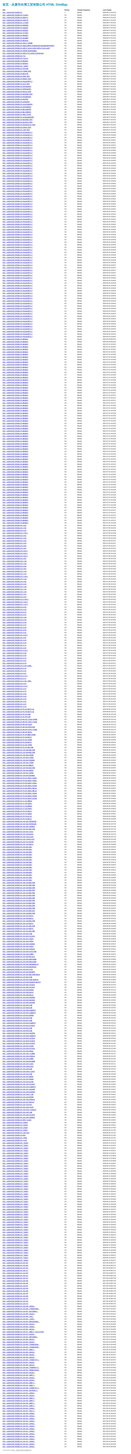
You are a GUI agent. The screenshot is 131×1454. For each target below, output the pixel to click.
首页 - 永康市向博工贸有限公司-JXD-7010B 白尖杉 (18, 839)
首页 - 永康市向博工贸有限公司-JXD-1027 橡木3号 (18, 1102)
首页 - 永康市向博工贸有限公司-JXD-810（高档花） (19, 1434)
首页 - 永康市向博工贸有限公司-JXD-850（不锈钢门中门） (21, 1360)
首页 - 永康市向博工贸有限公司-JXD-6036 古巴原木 (19, 1043)
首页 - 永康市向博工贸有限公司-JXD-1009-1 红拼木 (19, 1071)
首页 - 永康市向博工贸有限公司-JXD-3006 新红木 (18, 995)
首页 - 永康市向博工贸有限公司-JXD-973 (15, 1303)
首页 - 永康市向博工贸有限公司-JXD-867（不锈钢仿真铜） (21, 1347)
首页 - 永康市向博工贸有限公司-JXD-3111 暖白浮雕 (19, 890)
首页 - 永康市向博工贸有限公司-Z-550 (14, 543)
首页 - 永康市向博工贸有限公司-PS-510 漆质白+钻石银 (20, 798)
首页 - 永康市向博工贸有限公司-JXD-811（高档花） (19, 1446)
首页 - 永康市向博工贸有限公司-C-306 (14, 617)
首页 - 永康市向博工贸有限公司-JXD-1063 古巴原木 (19, 1115)
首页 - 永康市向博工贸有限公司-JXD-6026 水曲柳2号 (19, 1036)
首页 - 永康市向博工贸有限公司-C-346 (14, 592)
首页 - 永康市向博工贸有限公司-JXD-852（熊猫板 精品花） (21, 1370)
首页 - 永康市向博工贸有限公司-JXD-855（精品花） (19, 1377)
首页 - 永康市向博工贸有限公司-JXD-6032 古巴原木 (19, 1038)
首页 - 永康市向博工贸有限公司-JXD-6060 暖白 (17, 857)
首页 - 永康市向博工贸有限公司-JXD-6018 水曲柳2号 (19, 1023)
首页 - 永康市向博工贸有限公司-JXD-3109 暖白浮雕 (19, 888)
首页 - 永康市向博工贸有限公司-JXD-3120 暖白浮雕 (19, 908)
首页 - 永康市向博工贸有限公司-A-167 (14, 673)
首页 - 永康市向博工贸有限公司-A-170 (14, 691)
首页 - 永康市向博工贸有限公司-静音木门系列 (17, 91)
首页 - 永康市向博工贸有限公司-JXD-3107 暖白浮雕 (19, 885)
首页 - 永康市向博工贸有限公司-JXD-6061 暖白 (17, 859)
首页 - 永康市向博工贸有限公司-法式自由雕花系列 (18, 117)
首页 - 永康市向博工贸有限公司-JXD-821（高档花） (19, 1418)
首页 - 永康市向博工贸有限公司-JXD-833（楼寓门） (19, 1400)
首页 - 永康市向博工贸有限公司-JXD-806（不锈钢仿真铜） (21, 1309)
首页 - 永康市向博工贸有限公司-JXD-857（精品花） (19, 1362)
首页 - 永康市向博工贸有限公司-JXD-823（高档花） (19, 1421)
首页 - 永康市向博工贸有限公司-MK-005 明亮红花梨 (19, 727)
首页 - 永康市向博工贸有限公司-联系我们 (15, 30)
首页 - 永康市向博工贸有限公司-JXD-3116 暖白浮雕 (19, 900)
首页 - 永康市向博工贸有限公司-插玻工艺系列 (17, 114)
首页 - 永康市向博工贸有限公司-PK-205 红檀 (16, 717)
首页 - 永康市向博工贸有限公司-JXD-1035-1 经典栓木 (19, 1110)
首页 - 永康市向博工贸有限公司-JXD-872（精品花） (19, 1334)
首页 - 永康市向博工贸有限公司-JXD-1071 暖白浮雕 (19, 926)
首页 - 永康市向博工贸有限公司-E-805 (14, 569)
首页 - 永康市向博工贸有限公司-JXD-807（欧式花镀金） (20, 1311)
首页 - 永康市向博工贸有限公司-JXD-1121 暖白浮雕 (19, 931)
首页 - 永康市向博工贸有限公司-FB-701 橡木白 (17, 811)
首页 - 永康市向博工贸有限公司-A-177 (14, 678)
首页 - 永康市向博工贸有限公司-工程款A (15, 1122)
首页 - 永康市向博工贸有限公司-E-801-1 (15, 551)
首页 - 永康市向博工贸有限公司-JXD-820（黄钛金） (19, 1436)
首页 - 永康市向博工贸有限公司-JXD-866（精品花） (19, 1339)
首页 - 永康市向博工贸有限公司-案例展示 (15, 61)
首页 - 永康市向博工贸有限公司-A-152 (14, 699)
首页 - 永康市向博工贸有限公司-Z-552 (14, 530)
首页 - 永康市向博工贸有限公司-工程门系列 (16, 130)
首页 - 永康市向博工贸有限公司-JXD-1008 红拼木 (18, 1066)
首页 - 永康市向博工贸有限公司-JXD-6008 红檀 (17, 1007)
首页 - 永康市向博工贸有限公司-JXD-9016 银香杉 (18, 770)
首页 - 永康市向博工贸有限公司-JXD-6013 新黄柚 (18, 1015)
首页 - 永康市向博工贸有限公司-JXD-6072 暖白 (17, 880)
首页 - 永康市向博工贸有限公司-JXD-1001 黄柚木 (18, 1051)
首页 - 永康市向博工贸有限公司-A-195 (14, 640)
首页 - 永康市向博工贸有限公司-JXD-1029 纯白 (17, 1104)
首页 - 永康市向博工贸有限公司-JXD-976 (15, 1301)
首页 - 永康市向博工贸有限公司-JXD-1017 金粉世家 (19, 1089)
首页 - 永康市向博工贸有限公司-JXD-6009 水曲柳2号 (19, 1010)
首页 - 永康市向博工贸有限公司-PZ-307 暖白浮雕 (18, 747)
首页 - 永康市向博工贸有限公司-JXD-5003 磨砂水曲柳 (19, 962)
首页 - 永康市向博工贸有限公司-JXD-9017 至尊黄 (18, 773)
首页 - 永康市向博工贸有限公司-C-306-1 (15, 602)
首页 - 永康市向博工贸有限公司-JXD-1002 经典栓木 (19, 1056)
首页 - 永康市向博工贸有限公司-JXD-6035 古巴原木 (19, 1041)
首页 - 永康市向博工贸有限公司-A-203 (14, 597)
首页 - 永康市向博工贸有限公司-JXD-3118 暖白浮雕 (19, 903)
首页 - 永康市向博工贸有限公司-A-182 (14, 648)
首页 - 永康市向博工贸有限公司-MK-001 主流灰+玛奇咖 (20, 719)
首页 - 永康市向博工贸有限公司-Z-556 (14, 528)
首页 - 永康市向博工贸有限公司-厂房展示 (15, 66)
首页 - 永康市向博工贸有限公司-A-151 (14, 671)
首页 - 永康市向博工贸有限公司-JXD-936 (15, 1283)
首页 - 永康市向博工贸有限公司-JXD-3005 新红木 (18, 992)
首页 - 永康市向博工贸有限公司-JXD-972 (15, 1298)
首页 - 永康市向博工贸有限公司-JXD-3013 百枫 (17, 933)
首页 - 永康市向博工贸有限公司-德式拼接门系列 (17, 94)
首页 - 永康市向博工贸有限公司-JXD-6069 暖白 (17, 875)
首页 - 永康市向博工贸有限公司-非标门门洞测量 (17, 43)
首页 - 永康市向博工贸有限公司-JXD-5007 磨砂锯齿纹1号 (21, 964)
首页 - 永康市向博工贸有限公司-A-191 (14, 632)
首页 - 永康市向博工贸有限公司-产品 (14, 56)
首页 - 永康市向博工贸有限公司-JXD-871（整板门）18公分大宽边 (23, 1332)
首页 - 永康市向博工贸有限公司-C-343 (14, 571)
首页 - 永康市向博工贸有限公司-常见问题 (15, 68)
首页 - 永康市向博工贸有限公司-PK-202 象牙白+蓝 (18, 711)
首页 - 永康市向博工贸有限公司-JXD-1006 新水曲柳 (19, 1061)
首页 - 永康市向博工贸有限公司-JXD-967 (15, 1263)
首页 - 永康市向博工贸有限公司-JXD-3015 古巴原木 (19, 936)
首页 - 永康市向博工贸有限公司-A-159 (14, 694)
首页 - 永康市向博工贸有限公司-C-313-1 (15, 604)
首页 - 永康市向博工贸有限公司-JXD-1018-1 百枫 (18, 1094)
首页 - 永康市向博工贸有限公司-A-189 (14, 622)
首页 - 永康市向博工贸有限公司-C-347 (14, 574)
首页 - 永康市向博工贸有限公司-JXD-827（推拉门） (19, 1411)
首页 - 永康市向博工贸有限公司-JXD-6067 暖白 (17, 870)
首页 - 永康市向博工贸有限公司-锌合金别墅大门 (17, 81)
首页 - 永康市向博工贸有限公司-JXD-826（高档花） (19, 1408)
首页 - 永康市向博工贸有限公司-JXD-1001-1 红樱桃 (19, 1053)
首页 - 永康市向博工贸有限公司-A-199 (14, 609)
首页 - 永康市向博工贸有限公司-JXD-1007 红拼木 (18, 1064)
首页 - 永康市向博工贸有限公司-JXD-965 (15, 1273)
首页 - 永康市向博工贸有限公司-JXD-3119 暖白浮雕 (19, 905)
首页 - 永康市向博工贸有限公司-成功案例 (15, 38)
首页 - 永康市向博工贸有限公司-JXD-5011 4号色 (18, 969)
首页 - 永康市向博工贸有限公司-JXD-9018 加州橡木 (19, 775)
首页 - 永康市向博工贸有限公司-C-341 (14, 589)
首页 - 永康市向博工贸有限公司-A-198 (14, 627)
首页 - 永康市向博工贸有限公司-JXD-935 (15, 1281)
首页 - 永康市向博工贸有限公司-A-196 (14, 620)
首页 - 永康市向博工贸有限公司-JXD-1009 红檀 (17, 1069)
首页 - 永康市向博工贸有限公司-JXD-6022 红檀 (17, 1030)
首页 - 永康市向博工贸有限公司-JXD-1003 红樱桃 (18, 1058)
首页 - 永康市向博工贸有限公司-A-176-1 (15, 676)
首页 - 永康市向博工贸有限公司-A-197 (14, 625)
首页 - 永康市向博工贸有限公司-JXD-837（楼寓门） (19, 1406)
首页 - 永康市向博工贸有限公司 (12, 12)
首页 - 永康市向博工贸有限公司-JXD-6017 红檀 (17, 1020)
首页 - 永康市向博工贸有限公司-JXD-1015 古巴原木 (19, 1084)
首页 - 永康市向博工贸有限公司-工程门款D (16, 1132)
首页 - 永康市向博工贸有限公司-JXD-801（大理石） (19, 1319)
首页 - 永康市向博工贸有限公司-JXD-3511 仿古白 (18, 831)
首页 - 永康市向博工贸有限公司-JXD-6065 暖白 (17, 865)
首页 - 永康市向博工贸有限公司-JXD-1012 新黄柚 (18, 1079)
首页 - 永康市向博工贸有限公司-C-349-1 (15, 576)
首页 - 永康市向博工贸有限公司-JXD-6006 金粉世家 (19, 1002)
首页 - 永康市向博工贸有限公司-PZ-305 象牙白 (17, 742)
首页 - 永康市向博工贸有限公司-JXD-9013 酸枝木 (18, 765)
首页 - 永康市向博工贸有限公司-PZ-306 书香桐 (17, 745)
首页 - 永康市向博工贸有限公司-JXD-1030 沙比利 (18, 1107)
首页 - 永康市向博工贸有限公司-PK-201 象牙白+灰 (18, 709)
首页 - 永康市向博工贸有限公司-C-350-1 (15, 533)
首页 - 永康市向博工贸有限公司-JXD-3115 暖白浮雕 (19, 898)
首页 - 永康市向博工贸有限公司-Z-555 (14, 525)
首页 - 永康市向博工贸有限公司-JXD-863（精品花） (19, 1342)
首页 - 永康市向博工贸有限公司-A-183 (14, 655)
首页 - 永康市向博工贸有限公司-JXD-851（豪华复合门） (20, 1390)
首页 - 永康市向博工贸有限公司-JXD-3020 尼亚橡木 (19, 944)
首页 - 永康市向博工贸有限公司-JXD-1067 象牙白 (18, 916)
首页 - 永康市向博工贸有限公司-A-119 (14, 704)
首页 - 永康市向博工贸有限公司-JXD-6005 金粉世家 (19, 1000)
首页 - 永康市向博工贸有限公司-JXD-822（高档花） (19, 1426)
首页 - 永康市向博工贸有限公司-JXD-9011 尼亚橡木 (19, 760)
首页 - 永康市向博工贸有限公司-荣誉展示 (15, 35)
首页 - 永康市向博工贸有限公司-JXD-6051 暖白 (17, 847)
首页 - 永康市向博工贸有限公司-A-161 (14, 701)
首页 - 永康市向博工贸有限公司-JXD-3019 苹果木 (18, 941)
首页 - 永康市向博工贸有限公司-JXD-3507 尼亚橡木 (19, 826)
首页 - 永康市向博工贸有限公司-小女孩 (15, 1140)
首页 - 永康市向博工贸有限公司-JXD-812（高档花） (19, 1441)
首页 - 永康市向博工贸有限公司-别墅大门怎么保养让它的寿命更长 (23, 53)
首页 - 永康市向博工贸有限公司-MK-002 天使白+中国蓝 (20, 722)
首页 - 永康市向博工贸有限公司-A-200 (14, 607)
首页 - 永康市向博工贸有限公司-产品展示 (15, 15)
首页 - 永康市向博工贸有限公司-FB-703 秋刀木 (17, 816)
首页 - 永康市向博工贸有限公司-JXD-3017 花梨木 (18, 939)
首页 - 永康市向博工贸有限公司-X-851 (14, 558)
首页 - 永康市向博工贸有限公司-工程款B (15, 1125)
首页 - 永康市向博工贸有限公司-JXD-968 (15, 1296)
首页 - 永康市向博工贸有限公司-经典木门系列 (17, 127)
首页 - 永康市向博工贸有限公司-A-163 (14, 683)
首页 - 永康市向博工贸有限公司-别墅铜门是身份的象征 (20, 51)
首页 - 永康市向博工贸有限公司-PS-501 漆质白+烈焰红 (20, 778)
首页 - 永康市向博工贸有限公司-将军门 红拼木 (17, 1120)
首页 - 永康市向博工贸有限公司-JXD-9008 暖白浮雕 (19, 752)
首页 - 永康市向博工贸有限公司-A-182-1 (15, 635)
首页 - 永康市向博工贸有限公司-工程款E (15, 1127)
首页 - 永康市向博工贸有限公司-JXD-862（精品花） (19, 1324)
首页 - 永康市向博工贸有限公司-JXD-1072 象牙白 (18, 928)
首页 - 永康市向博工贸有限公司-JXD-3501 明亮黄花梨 (19, 821)
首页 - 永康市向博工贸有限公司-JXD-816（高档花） (19, 1444)
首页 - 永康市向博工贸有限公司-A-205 (14, 584)
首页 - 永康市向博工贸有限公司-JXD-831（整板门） (19, 1385)
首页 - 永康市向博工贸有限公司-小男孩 (15, 1138)
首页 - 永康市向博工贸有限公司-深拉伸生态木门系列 (19, 125)
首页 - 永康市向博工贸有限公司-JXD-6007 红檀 (17, 1005)
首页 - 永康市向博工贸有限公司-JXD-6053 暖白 (17, 852)
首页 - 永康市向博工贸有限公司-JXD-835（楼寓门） (19, 1403)
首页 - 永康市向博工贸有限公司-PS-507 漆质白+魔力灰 (20, 791)
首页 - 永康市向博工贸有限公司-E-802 (14, 566)
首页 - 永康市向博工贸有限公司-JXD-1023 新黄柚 (18, 1097)
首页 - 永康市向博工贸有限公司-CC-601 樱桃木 (17, 801)
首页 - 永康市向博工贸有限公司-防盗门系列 (16, 76)
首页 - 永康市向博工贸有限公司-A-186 (14, 653)
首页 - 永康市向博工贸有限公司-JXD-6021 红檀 (17, 1028)
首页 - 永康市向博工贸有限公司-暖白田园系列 (17, 109)
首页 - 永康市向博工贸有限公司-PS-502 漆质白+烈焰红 (20, 780)
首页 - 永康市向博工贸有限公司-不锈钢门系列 (17, 71)
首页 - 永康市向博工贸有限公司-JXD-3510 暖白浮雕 (19, 829)
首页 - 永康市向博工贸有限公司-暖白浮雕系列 (17, 112)
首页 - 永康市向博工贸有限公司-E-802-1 (15, 553)
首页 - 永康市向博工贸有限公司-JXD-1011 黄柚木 (18, 1076)
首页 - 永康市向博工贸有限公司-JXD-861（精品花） (19, 1329)
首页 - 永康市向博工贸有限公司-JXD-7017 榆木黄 (18, 842)
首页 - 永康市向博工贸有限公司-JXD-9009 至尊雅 (18, 755)
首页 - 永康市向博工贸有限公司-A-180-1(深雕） (17, 666)
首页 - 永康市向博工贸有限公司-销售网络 (15, 25)
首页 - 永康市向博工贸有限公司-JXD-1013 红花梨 (18, 1081)
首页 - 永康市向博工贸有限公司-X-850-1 (15, 556)
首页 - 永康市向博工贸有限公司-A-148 (14, 696)
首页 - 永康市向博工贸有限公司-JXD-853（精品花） (19, 1372)
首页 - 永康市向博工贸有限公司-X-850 (14, 540)
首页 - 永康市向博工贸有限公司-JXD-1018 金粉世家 (19, 1092)
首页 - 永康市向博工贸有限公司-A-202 (14, 630)
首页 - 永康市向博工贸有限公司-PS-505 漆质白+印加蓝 (20, 785)
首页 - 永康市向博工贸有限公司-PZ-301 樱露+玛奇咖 (19, 734)
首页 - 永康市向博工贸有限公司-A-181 (14, 660)
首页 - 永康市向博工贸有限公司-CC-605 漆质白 (17, 808)
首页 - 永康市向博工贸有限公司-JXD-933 (15, 1268)
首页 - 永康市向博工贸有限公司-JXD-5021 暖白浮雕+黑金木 (21, 974)
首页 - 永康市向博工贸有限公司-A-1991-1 (15, 599)
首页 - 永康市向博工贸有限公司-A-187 (14, 637)
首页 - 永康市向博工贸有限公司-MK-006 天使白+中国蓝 (20, 729)
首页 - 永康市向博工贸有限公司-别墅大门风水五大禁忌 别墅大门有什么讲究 (26, 48)
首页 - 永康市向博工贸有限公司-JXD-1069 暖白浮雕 (19, 921)
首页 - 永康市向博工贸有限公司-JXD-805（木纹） (18, 1316)
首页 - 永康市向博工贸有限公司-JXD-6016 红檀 (17, 1018)
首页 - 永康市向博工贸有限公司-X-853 (14, 548)
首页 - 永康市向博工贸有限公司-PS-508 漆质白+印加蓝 (20, 793)
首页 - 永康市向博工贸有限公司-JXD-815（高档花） (19, 1439)
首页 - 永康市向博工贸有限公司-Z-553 (14, 538)
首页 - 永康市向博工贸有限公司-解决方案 (15, 74)
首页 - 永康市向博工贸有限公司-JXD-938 (15, 1288)
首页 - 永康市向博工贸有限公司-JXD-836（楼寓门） (19, 1375)
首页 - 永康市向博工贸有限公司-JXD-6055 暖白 (17, 854)
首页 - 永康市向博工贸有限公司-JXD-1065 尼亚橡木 (19, 1117)
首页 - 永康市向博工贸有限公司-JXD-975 (15, 1278)
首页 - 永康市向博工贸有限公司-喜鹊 (14, 1135)
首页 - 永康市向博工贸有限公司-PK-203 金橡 (16, 714)
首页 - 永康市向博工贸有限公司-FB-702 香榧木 (17, 814)
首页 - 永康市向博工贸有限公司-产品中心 (15, 58)
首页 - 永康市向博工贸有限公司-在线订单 (15, 20)
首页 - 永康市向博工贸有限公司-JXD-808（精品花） (19, 1314)
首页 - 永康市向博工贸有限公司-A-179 (14, 668)
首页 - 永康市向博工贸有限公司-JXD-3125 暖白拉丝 (19, 910)
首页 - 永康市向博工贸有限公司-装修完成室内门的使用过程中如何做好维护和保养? (28, 45)
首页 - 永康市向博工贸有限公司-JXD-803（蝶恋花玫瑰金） (21, 1321)
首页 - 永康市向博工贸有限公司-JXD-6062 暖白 (17, 862)
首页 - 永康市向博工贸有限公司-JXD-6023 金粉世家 (19, 1033)
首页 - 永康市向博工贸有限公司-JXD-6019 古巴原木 (19, 1025)
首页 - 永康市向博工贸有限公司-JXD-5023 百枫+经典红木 (21, 979)
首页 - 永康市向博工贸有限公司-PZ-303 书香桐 (17, 740)
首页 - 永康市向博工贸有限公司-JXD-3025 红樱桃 (18, 954)
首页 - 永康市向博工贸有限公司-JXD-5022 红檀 (17, 977)
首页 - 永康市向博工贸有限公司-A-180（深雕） (17, 681)
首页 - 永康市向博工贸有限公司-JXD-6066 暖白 (17, 867)
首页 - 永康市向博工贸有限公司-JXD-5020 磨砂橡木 (19, 972)
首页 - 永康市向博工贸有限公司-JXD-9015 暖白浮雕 (19, 768)
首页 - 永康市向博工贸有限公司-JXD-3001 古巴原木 (19, 984)
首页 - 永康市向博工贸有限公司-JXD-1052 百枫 (17, 1112)
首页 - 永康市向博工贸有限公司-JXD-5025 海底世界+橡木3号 (22, 982)
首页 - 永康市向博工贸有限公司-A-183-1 (15, 650)
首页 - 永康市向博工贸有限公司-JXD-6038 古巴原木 (19, 1048)
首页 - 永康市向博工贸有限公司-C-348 (14, 561)
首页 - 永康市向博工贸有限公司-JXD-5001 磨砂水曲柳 (19, 959)
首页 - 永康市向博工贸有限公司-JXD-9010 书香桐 (18, 757)
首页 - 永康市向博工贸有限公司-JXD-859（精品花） (19, 1357)
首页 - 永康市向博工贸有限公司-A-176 (14, 658)
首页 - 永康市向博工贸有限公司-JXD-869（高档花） (19, 1326)
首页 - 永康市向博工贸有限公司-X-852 (14, 546)
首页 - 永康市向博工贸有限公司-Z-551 (14, 535)
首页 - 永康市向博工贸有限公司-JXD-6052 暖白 (17, 849)
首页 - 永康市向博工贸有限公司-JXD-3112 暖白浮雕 (19, 893)
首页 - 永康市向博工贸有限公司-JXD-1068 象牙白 (18, 918)
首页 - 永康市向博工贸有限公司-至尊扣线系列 (17, 89)
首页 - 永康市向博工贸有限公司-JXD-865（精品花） (19, 1365)
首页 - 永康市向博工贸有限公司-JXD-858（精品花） (19, 1352)
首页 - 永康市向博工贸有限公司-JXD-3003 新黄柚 (18, 990)
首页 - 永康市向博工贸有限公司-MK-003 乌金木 (17, 724)
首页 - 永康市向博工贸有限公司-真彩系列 (15, 99)
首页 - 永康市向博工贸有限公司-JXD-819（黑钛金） (19, 1395)
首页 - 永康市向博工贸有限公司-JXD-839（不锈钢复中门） (21, 1367)
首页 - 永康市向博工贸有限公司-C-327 (14, 594)
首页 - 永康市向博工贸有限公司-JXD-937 (15, 1286)
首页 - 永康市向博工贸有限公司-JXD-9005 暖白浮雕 (19, 750)
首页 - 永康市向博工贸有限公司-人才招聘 (15, 22)
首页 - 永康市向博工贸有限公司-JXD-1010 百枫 (17, 1074)
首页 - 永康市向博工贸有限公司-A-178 (14, 663)
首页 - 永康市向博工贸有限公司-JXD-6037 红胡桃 (18, 1046)
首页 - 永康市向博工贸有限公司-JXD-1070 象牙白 (18, 923)
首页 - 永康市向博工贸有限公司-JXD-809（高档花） (19, 1306)
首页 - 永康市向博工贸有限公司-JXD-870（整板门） (19, 1349)
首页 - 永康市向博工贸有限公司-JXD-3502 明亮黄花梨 (19, 824)
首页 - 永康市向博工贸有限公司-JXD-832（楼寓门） (19, 1398)
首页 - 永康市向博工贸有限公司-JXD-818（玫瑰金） (19, 1429)
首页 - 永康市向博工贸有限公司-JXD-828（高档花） (19, 1413)
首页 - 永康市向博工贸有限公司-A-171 (14, 645)
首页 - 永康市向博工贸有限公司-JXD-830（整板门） (19, 1383)
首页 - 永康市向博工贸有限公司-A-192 (14, 643)
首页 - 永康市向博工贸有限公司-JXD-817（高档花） (19, 1431)
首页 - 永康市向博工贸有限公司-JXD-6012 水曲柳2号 (19, 1013)
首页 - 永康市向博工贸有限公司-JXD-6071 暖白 (17, 877)
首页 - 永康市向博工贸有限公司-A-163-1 (15, 686)
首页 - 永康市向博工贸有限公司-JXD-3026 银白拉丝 (19, 956)
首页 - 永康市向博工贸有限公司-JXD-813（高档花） (19, 1393)
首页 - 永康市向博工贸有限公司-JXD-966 (15, 1265)
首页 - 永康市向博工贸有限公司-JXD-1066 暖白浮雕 (19, 913)
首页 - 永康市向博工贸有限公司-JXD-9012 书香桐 (18, 762)
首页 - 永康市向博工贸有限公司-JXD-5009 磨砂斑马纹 (19, 967)
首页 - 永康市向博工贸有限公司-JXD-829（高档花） (19, 1416)
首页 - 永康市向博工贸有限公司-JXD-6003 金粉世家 (19, 997)
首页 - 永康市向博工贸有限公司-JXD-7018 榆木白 (18, 844)
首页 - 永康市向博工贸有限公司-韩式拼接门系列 (17, 119)
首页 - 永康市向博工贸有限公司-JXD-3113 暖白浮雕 (19, 895)
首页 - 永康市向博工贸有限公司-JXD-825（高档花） (19, 1423)
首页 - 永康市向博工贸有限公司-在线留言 (15, 28)
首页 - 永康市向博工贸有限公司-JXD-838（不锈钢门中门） (21, 1388)
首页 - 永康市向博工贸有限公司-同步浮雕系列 (17, 107)
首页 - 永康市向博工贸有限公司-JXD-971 (15, 1275)
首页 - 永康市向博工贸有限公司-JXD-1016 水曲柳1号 (19, 1087)
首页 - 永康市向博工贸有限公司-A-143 (14, 706)
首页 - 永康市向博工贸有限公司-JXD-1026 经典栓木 (19, 1099)
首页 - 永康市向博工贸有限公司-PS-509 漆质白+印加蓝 (20, 796)
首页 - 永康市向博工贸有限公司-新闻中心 (15, 17)
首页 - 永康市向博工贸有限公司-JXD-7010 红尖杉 (18, 836)
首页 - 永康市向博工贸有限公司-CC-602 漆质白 (17, 803)
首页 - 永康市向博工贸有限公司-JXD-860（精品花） (19, 1355)
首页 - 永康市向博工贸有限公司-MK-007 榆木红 (17, 732)
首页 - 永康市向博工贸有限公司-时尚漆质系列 (17, 96)
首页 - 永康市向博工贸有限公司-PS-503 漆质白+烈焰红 (20, 783)
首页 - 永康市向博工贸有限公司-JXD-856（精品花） (19, 1380)
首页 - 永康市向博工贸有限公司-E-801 (14, 581)
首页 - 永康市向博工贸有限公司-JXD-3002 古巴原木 (19, 987)
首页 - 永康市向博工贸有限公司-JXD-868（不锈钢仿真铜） (21, 1344)
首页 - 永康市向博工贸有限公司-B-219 (14, 612)
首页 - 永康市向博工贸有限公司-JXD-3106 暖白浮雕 (19, 882)
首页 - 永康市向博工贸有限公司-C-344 (14, 586)
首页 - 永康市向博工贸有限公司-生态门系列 (16, 84)
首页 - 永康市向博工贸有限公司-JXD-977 (15, 1270)
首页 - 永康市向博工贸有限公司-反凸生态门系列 (17, 122)
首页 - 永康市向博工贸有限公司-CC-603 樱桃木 (17, 806)
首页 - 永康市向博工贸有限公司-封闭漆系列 (16, 102)
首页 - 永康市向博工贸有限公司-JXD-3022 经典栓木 (19, 949)
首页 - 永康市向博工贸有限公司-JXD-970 (15, 1293)
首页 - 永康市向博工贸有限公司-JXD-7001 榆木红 (18, 834)
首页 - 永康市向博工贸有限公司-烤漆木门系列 (17, 79)
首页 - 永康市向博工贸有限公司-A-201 (14, 614)
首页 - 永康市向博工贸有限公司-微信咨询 (15, 40)
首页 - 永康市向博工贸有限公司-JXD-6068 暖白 (17, 872)
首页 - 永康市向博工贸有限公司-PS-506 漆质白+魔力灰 (20, 788)
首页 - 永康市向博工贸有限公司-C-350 (14, 563)
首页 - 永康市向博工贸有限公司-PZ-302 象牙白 (17, 737)
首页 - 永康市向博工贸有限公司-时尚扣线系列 (17, 86)
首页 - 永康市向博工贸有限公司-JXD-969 (15, 1291)
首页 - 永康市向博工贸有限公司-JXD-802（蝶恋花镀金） (20, 1337)
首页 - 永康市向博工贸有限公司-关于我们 (15, 33)
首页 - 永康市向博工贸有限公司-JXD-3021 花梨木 (18, 946)
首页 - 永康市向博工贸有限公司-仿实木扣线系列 (17, 104)
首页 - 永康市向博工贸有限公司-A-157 (14, 688)
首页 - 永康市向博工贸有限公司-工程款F (15, 1130)
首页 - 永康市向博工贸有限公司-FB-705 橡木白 (17, 819)
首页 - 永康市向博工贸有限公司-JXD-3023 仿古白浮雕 (19, 951)
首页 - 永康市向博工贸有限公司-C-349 (14, 579)
